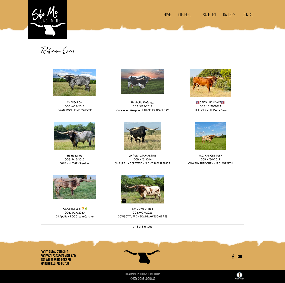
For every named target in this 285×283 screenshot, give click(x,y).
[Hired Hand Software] (239, 275)
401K (63, 163)
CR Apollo (61, 216)
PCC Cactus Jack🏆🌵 (75, 208)
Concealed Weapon (128, 110)
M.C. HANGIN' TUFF (210, 155)
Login (157, 274)
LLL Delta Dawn (218, 110)
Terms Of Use (147, 274)
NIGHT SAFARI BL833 (157, 163)
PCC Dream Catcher (82, 216)
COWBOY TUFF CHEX (200, 163)
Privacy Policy (132, 274)
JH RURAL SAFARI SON (142, 155)
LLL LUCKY (199, 110)
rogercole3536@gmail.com (58, 256)
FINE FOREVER (83, 110)
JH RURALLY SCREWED (128, 163)
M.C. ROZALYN (224, 163)
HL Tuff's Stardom (79, 163)
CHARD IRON (75, 102)
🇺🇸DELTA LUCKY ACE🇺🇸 (210, 102)
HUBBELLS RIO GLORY (155, 110)
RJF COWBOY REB (142, 208)
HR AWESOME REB (156, 216)
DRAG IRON (65, 110)
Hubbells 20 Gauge (142, 102)
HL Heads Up (74, 155)
